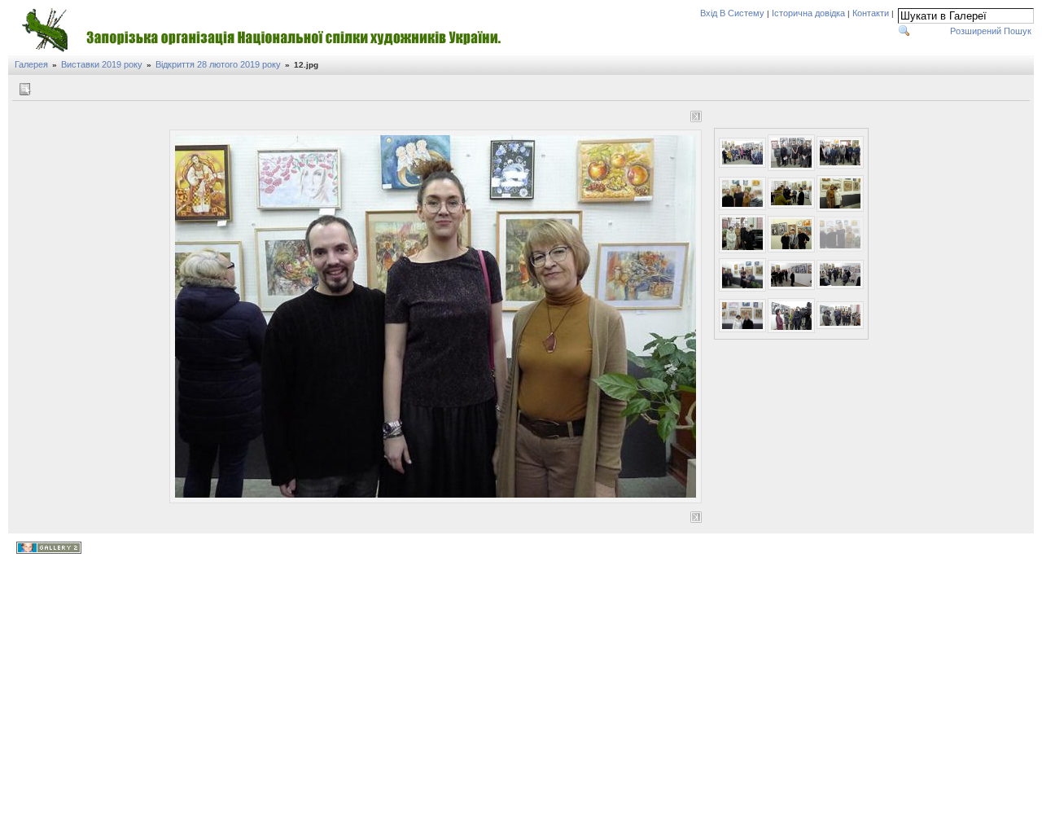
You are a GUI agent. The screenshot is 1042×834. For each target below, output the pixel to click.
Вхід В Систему (732, 13)
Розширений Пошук (990, 31)
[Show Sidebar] (25, 89)
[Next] (680, 116)
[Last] (696, 116)
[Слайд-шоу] (43, 89)
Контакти (870, 13)
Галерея (31, 64)
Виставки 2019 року (101, 64)
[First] (175, 116)
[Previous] (190, 116)
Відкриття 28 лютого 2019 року (218, 64)
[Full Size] (437, 118)
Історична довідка (808, 13)
